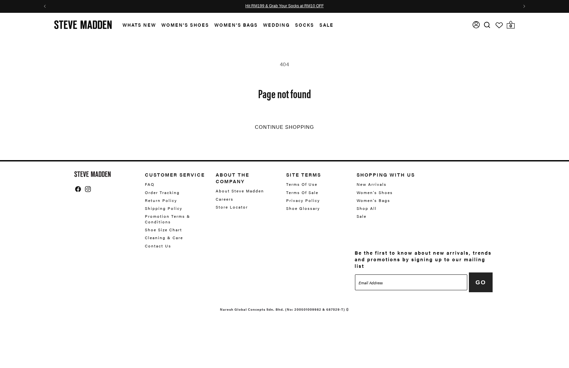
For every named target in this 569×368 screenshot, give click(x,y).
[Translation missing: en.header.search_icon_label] (487, 25)
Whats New (139, 24)
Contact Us (158, 246)
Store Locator (232, 207)
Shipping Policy (163, 208)
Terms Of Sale (302, 192)
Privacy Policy (303, 200)
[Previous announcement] (45, 6)
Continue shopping (284, 127)
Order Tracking (162, 192)
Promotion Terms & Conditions (167, 219)
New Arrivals (372, 184)
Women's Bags (236, 24)
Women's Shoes (185, 24)
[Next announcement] (524, 6)
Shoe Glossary (303, 208)
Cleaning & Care (164, 238)
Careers (224, 199)
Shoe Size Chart (163, 230)
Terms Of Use (301, 184)
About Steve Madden (240, 191)
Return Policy (161, 200)
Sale (326, 24)
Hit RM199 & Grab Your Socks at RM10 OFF (284, 6)
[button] (136, 25)
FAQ (149, 184)
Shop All (367, 208)
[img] (487, 25)
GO (480, 282)
